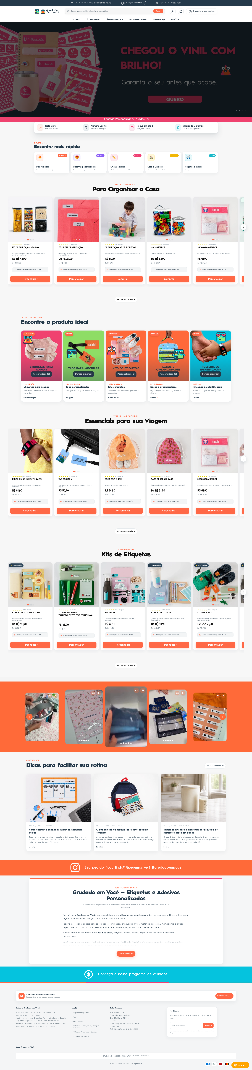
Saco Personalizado (162, 479)
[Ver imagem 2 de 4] (30, 239)
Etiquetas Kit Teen (161, 612)
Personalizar (30, 279)
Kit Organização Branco (25, 247)
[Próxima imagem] (48, 219)
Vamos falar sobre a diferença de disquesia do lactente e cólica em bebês (191, 831)
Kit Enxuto (111, 612)
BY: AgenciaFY (137, 1063)
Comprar (123, 279)
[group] (126, 69)
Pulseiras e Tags (159, 19)
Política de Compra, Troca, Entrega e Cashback (88, 1027)
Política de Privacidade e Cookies (85, 1032)
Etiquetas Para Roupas (137, 19)
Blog (74, 1017)
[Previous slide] (29, 717)
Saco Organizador (207, 247)
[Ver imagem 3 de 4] (31, 239)
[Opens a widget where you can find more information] (240, 1065)
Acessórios (175, 19)
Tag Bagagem (65, 479)
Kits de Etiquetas (92, 19)
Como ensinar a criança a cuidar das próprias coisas (55, 831)
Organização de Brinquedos (120, 247)
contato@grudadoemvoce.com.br (124, 1023)
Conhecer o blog (224, 996)
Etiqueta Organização (71, 247)
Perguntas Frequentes (81, 1013)
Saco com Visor (113, 479)
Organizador (158, 247)
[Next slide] (222, 717)
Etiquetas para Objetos (114, 19)
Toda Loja (76, 19)
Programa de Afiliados (81, 1036)
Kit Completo (204, 612)
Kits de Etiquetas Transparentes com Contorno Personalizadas (75, 614)
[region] (126, 69)
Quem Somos (78, 1021)
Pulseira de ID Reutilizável (27, 479)
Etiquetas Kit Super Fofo (26, 612)
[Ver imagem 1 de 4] (28, 239)
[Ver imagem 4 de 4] (79, 239)
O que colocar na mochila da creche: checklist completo (122, 831)
